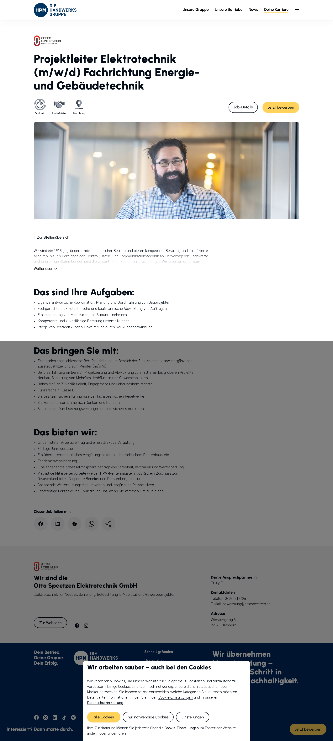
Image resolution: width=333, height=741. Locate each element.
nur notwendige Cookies (148, 717)
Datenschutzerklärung (105, 702)
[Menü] (297, 9)
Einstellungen (193, 717)
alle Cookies (104, 717)
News (253, 9)
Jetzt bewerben (281, 107)
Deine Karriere (276, 9)
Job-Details (243, 107)
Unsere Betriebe (228, 9)
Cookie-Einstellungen (175, 697)
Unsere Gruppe (195, 9)
